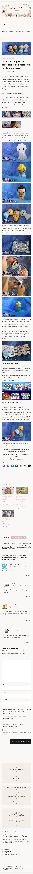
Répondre (28, 575)
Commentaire (6, 658)
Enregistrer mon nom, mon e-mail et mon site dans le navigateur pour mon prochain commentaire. (16, 711)
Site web (4, 699)
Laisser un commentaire (20, 741)
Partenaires (8, 853)
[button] (7, 114)
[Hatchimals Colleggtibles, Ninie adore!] (8, 513)
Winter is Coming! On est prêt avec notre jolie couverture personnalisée (9, 546)
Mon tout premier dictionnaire (16, 801)
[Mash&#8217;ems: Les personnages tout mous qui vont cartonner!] (8, 490)
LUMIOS (16, 818)
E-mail (4, 692)
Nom (3, 684)
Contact (7, 849)
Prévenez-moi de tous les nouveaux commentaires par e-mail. (13, 725)
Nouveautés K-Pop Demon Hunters (16, 796)
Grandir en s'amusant (8, 58)
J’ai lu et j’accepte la (14, 717)
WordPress (5, 869)
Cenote (8, 868)
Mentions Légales (10, 854)
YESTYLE (16, 813)
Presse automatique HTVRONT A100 (16, 774)
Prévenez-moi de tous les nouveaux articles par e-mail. (16, 733)
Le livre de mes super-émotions (16, 792)
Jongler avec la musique (16, 769)
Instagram (7, 851)
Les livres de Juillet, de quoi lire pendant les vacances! (23, 545)
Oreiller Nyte (16, 778)
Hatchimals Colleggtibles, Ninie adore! (7, 519)
